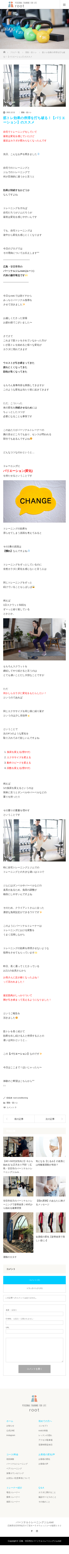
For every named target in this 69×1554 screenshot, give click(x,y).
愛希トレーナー (13, 1497)
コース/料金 (12, 1454)
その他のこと (44, 1502)
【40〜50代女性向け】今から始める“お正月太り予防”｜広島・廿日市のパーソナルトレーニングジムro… (18, 1166)
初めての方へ (45, 1421)
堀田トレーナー (13, 1502)
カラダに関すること (47, 1492)
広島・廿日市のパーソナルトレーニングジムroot (40, 1541)
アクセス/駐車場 (45, 1440)
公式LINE (10, 1430)
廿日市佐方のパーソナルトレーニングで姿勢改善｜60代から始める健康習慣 (18, 1204)
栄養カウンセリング (15, 1473)
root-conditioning (20, 1098)
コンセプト (43, 1426)
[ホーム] (4, 51)
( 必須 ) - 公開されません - (20, 1319)
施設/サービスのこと (47, 1497)
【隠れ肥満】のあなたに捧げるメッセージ (50, 1202)
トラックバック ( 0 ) (34, 1288)
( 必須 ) (11, 1310)
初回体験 (10, 1459)
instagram (10, 1435)
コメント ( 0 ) (34, 1280)
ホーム (9, 1421)
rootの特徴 (43, 1430)
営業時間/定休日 (45, 1445)
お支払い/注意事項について (18, 1478)
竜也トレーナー (13, 1492)
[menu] (64, 4)
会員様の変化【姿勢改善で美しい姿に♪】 (50, 1238)
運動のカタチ (10, 1257)
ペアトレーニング (14, 1468)
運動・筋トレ (26, 112)
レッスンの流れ (45, 1435)
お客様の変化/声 (47, 1454)
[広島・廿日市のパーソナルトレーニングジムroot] (34, 1410)
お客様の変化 (44, 1459)
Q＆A (41, 1487)
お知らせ (10, 1426)
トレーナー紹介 (14, 1487)
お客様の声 (43, 1464)
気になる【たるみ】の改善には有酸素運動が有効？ (50, 1163)
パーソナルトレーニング (17, 1464)
